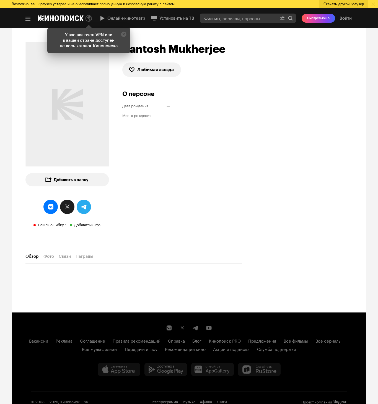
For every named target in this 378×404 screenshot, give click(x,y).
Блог (196, 340)
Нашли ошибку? (52, 224)
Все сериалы (328, 340)
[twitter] (67, 207)
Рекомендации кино (185, 348)
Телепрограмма (164, 401)
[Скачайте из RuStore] (259, 369)
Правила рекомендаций (136, 340)
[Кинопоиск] (61, 18)
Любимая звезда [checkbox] (155, 69)
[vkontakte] (50, 207)
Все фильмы (296, 340)
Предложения (262, 340)
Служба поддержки (276, 348)
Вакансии (38, 340)
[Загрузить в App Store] (119, 369)
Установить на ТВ (176, 18)
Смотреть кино (318, 18)
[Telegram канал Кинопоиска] (195, 328)
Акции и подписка (231, 348)
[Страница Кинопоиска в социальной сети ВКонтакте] (169, 328)
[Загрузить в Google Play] (165, 369)
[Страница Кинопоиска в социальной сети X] (182, 328)
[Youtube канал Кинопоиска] (209, 328)
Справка (176, 340)
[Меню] (28, 18)
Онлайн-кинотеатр (126, 18)
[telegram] (84, 207)
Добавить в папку (71, 179)
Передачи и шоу (141, 348)
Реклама (64, 340)
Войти (346, 18)
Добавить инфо (87, 224)
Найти (290, 18)
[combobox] (238, 18)
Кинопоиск (70, 401)
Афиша (206, 401)
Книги (221, 401)
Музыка (188, 401)
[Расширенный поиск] (282, 18)
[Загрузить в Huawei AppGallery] (212, 369)
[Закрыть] (123, 34)
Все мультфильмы (99, 348)
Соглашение (92, 340)
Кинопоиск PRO (225, 340)
